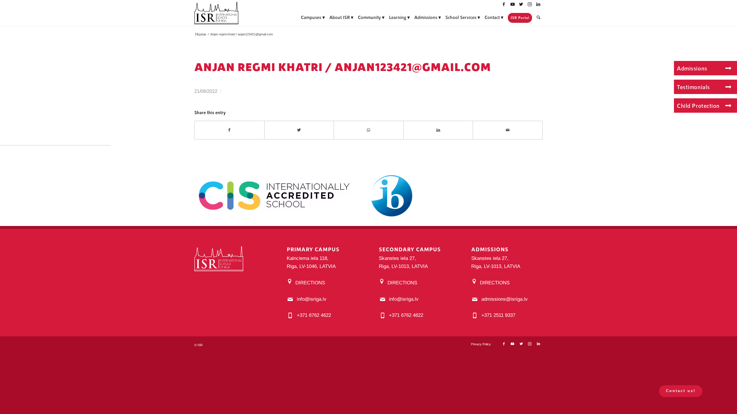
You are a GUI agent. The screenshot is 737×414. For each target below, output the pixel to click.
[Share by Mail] (507, 130)
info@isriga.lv (311, 299)
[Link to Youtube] (512, 4)
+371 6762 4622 (314, 315)
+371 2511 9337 (498, 315)
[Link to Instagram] (529, 4)
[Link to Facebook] (503, 4)
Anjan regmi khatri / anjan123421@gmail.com (342, 66)
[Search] (538, 17)
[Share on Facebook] (229, 130)
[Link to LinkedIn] (538, 4)
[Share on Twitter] (299, 130)
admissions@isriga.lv (504, 299)
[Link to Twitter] (521, 4)
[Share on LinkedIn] (438, 130)
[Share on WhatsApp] (368, 130)
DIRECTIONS (310, 282)
